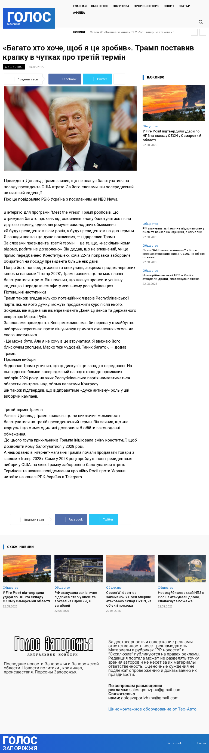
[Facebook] (162, 743)
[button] (200, 22)
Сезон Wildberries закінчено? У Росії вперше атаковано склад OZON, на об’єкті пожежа (174, 254)
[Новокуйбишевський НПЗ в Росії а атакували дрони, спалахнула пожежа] (182, 568)
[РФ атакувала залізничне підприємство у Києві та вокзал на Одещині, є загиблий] (78, 568)
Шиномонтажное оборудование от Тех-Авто (152, 709)
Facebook (174, 743)
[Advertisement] (174, 181)
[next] (202, 32)
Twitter (201, 743)
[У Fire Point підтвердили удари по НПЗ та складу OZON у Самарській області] (174, 103)
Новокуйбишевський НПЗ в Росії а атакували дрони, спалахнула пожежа (171, 277)
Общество (14, 67)
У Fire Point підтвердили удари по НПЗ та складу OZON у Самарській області (172, 135)
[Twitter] (191, 743)
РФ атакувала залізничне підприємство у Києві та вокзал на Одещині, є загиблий (173, 230)
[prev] (194, 32)
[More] (119, 79)
